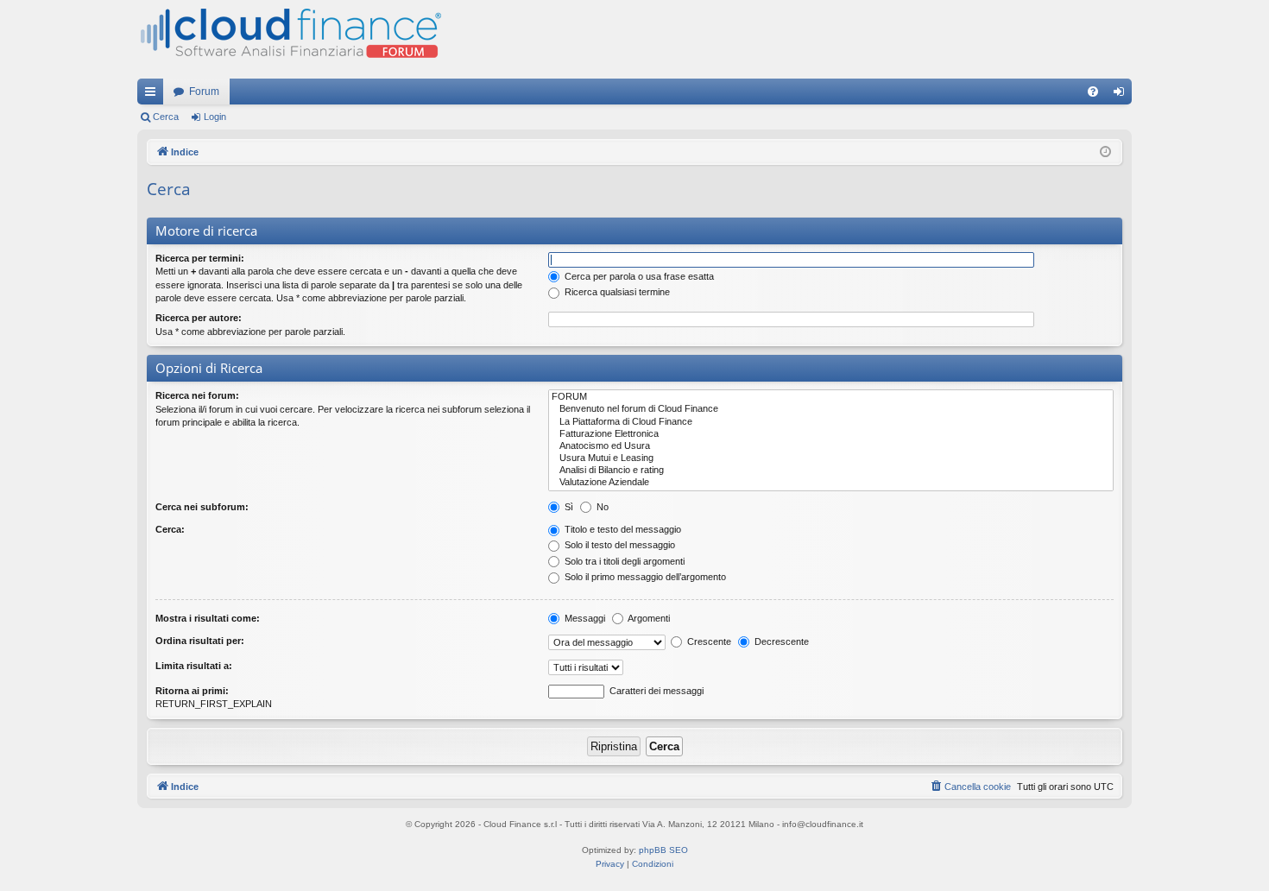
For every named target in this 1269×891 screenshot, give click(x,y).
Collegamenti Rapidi (153, 94)
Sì (567, 507)
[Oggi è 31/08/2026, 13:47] (1105, 152)
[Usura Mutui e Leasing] (831, 458)
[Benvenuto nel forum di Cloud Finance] (831, 409)
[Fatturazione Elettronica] (831, 434)
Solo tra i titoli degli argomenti (623, 561)
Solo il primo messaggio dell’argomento (644, 577)
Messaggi (583, 618)
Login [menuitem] (1122, 94)
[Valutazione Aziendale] (831, 483)
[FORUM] (831, 397)
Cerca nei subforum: (202, 507)
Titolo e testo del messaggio (621, 529)
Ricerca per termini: (199, 258)
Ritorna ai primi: (192, 691)
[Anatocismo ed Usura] (831, 446)
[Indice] (289, 39)
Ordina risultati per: (199, 640)
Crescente (708, 641)
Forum (204, 91)
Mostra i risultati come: (207, 618)
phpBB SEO (663, 850)
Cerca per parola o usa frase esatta (638, 276)
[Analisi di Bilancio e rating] (831, 470)
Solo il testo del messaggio (618, 545)
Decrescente (780, 641)
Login (215, 116)
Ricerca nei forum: (197, 395)
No (601, 507)
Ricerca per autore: (198, 318)
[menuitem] (1093, 91)
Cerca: (170, 529)
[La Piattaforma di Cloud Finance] (831, 422)
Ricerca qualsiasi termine (616, 292)
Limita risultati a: (193, 665)
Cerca (166, 116)
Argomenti (648, 618)
